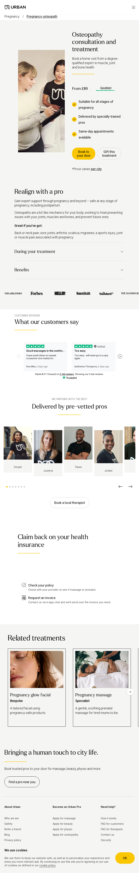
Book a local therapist (69, 503)
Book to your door (83, 153)
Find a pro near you (22, 782)
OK (125, 858)
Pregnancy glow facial (30, 695)
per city (96, 169)
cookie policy (47, 865)
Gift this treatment (109, 153)
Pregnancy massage (93, 695)
